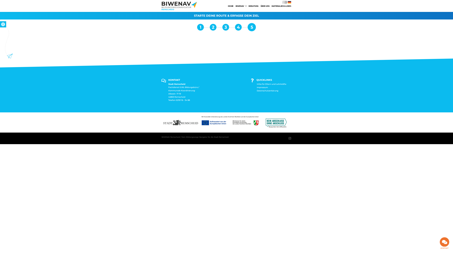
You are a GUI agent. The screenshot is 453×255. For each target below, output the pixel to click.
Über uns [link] (265, 6)
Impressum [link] (262, 87)
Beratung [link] (253, 6)
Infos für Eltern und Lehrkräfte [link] (271, 84)
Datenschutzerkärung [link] (267, 91)
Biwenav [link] (240, 6)
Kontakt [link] (444, 248)
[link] (3, 24)
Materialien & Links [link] (281, 6)
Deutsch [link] (287, 2)
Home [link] (230, 6)
